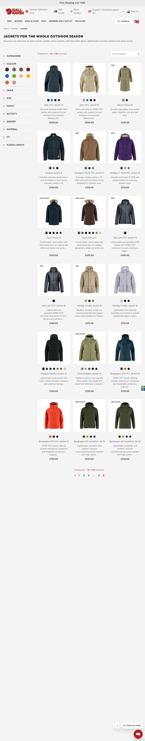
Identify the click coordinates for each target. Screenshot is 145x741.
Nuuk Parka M (54, 237)
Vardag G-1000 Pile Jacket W (125, 173)
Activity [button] (12, 113)
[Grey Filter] (14, 69)
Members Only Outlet (60, 21)
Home (6, 28)
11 (99, 475)
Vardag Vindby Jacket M (89, 305)
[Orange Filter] (7, 82)
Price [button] (10, 90)
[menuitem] (9, 21)
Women (18, 21)
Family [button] (10, 106)
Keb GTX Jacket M (53, 105)
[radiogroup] (53, 100)
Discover (80, 21)
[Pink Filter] (14, 82)
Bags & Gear (32, 21)
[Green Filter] (14, 76)
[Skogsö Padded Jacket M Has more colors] (65, 369)
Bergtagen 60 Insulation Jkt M (89, 441)
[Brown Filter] (21, 69)
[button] (135, 21)
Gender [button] (11, 121)
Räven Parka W (125, 105)
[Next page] (104, 475)
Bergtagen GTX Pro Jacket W (125, 373)
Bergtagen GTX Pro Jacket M (54, 441)
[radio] (48, 100)
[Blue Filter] (7, 76)
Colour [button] (11, 63)
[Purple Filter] (28, 69)
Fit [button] (8, 137)
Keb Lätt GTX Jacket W (54, 305)
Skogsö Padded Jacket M (54, 373)
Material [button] (12, 129)
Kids (43, 21)
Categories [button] (14, 56)
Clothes (14, 28)
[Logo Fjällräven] (15, 11)
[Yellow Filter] (28, 76)
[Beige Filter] (21, 76)
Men (9, 21)
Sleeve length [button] (15, 145)
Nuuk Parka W (89, 237)
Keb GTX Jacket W (89, 105)
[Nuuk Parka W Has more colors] (100, 233)
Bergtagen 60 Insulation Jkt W (125, 441)
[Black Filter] (7, 69)
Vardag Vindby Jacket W (125, 305)
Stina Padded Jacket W (89, 373)
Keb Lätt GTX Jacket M (125, 237)
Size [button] (9, 98)
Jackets (23, 28)
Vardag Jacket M (53, 173)
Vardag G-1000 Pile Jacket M (89, 173)
